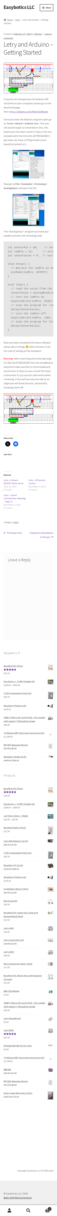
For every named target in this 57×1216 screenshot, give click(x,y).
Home (10, 19)
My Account (9, 1210)
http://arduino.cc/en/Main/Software (29, 111)
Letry (17, 19)
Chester (38, 34)
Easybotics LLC (19, 7)
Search (28, 1210)
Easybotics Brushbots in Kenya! (41, 535)
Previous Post (14, 533)
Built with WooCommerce (18, 1197)
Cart (44, 1207)
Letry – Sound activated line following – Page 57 (15, 498)
